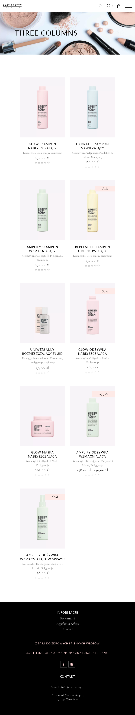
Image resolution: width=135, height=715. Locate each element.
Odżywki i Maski (99, 358)
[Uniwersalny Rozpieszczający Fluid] (42, 313)
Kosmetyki (29, 153)
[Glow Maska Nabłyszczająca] (42, 416)
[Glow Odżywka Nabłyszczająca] (92, 313)
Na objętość (42, 255)
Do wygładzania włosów (35, 358)
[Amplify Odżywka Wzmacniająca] (92, 416)
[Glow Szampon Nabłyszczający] (42, 107)
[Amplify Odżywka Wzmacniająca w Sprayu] (42, 519)
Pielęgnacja (43, 153)
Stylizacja (49, 362)
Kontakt (67, 629)
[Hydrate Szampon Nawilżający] (92, 107)
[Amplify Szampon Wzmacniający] (42, 210)
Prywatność (67, 618)
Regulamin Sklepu (67, 624)
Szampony (56, 153)
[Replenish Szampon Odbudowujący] (92, 210)
